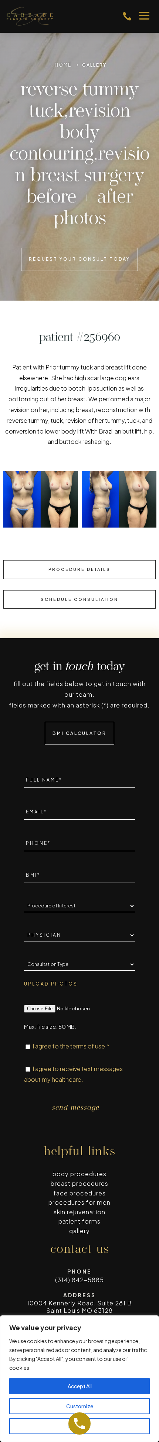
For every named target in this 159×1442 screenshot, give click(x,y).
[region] (79, 1378)
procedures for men (79, 1202)
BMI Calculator (79, 733)
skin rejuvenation (79, 1212)
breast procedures (79, 1183)
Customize (79, 1406)
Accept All (80, 1386)
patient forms (79, 1221)
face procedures (80, 1193)
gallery (79, 1231)
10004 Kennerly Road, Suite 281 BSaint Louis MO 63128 (79, 1306)
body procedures (79, 1174)
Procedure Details (79, 569)
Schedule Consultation (79, 599)
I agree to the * (71, 1046)
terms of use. (88, 1046)
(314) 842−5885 (79, 1280)
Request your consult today (79, 259)
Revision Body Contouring (70, 133)
